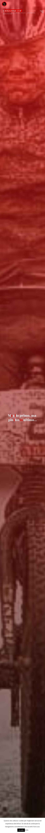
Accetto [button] (21, 830)
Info (26, 830)
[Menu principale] (42, 12)
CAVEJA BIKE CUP (12, 10)
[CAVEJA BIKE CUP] (4, 4)
